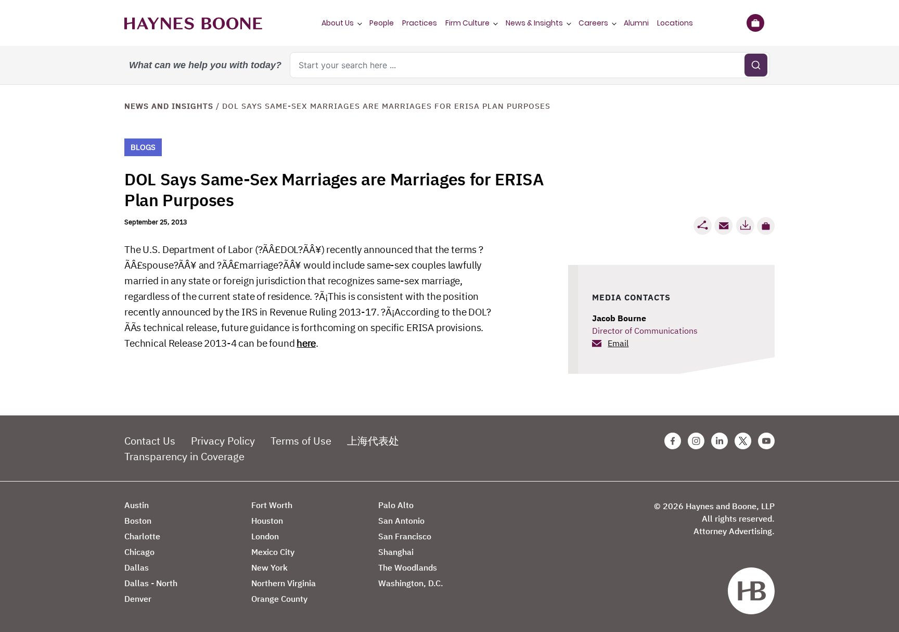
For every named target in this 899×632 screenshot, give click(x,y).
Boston (137, 520)
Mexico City (272, 552)
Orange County (279, 598)
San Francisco (404, 536)
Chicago (139, 552)
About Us (338, 23)
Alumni (636, 23)
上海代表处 (373, 441)
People (381, 23)
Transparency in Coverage (184, 456)
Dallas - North (150, 583)
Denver (137, 598)
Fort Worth (271, 505)
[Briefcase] (755, 23)
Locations (675, 23)
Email (618, 343)
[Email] (723, 226)
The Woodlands (407, 567)
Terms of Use (301, 441)
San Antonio (401, 520)
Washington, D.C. (410, 583)
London (265, 536)
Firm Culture (467, 23)
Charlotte (142, 536)
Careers (593, 23)
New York (269, 567)
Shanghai (396, 552)
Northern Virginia (283, 583)
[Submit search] (755, 65)
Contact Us (149, 441)
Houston (267, 520)
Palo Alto (396, 505)
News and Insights (168, 106)
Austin (136, 505)
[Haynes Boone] (193, 23)
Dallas (136, 567)
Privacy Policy (223, 441)
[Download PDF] (745, 226)
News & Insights (534, 23)
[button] (766, 226)
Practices (419, 23)
